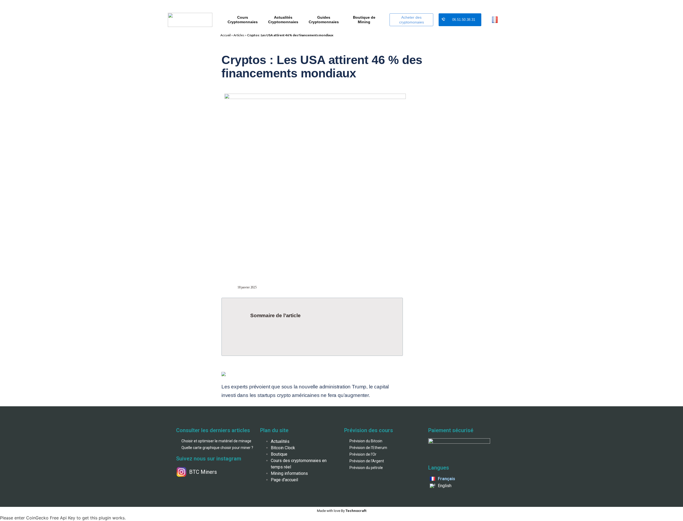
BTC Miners (203, 472)
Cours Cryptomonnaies (243, 19)
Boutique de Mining (364, 19)
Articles (238, 35)
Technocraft (341, 511)
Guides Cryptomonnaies (324, 19)
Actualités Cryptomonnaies (283, 19)
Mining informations (289, 473)
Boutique (279, 454)
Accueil (225, 35)
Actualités (280, 441)
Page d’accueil (284, 479)
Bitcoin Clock (283, 447)
